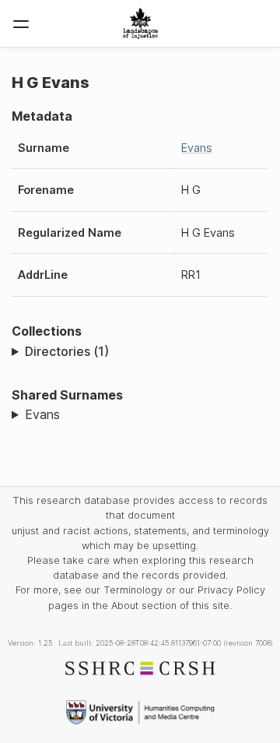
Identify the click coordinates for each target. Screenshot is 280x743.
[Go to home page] (140, 23)
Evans (196, 147)
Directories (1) (67, 351)
